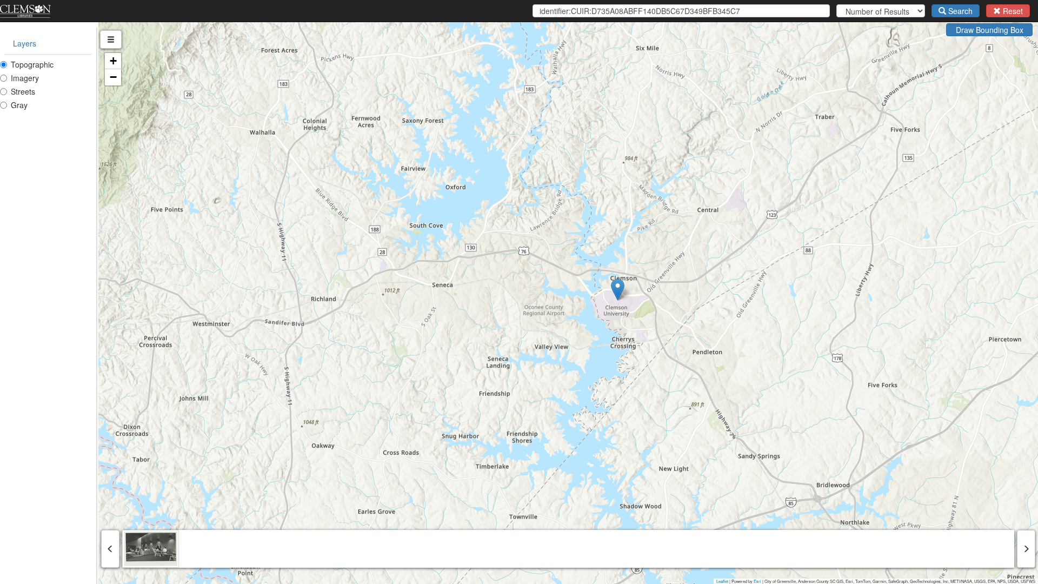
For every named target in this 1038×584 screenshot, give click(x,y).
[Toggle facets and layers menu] (111, 39)
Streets (23, 91)
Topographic (32, 64)
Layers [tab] (24, 43)
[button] (617, 289)
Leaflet (722, 581)
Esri (757, 581)
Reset (1012, 10)
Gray (19, 104)
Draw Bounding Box (989, 29)
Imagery (25, 77)
